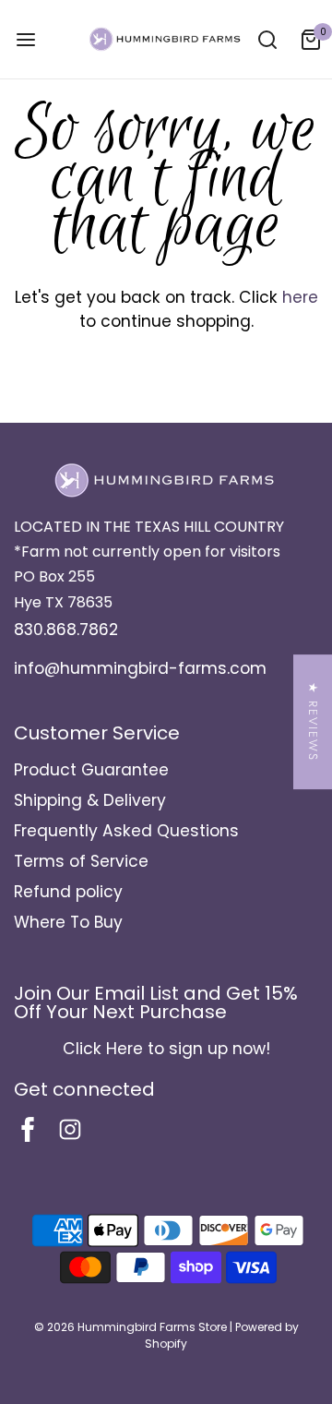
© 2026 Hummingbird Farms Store (130, 1327)
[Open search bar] (267, 39)
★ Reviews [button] (313, 722)
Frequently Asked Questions (126, 831)
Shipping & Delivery (90, 800)
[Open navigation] (25, 39)
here (300, 297)
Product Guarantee (91, 770)
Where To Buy (68, 922)
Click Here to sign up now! (166, 1049)
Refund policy (68, 892)
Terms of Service (81, 861)
